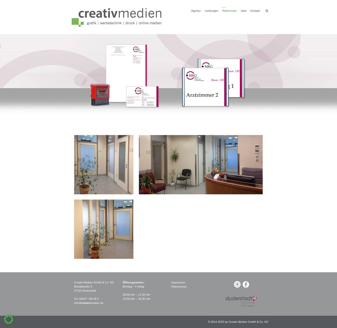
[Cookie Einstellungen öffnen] (8, 323)
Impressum (178, 282)
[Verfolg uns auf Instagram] (237, 287)
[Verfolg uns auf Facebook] (246, 287)
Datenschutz (179, 286)
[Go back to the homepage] (118, 17)
